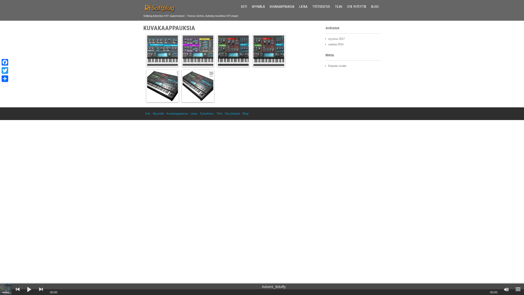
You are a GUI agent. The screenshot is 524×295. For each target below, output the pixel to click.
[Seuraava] (41, 289)
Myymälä (258, 7)
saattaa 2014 (335, 44)
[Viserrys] (5, 70)
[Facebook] (5, 62)
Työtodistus (321, 7)
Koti (244, 7)
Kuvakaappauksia (282, 7)
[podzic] (6, 289)
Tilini (338, 7)
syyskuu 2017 (336, 38)
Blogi (375, 7)
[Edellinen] (17, 289)
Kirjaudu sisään (337, 65)
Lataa (303, 7)
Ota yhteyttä (356, 7)
